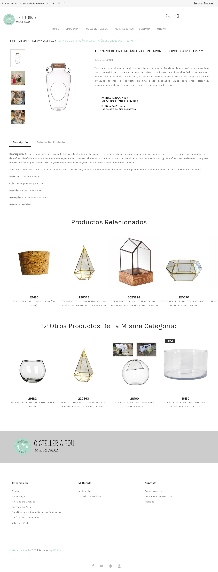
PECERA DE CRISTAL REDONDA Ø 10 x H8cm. (32, 404)
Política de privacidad (25, 517)
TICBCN (57, 550)
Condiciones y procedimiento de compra (37, 512)
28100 (134, 398)
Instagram (64, 3)
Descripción (20, 142)
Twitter (53, 3)
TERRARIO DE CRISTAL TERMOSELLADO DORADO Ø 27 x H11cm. (183, 303)
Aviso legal (19, 496)
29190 (34, 297)
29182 (32, 398)
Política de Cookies (23, 501)
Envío (15, 491)
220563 (84, 297)
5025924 (134, 297)
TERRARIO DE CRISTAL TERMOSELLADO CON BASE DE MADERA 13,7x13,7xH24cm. (134, 303)
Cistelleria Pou (18, 550)
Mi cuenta (84, 491)
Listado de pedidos (90, 496)
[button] (72, 29)
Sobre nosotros (154, 491)
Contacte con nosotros (158, 496)
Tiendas (149, 501)
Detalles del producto (51, 142)
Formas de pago (22, 506)
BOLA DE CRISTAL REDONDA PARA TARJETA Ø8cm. (134, 404)
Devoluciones (20, 522)
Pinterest (59, 3)
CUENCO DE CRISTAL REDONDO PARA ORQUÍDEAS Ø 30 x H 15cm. (185, 404)
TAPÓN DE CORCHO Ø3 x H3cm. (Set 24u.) (34, 303)
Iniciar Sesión (203, 3)
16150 (185, 398)
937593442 (11, 3)
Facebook (47, 3)
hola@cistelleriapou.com (31, 3)
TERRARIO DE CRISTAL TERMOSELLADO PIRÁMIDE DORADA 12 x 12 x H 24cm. (84, 303)
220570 (183, 297)
